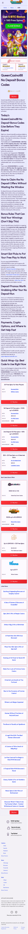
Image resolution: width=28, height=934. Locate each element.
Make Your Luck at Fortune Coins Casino (14, 670)
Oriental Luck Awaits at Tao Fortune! (14, 681)
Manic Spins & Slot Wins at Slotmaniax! (14, 792)
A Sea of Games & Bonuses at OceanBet (14, 604)
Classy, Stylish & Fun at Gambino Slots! (14, 781)
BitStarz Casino (15, 391)
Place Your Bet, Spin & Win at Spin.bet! (14, 648)
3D (4, 885)
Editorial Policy (16, 928)
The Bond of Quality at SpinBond (14, 724)
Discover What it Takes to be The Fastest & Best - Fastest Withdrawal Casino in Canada (14, 804)
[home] (16, 4)
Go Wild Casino (15, 418)
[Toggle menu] (2, 2)
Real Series (6, 887)
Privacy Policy (23, 928)
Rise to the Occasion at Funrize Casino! (14, 692)
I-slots (5, 882)
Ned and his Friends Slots (12, 274)
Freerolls (5, 868)
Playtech (5, 850)
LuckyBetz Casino (15, 465)
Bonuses (5, 865)
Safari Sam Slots (19, 280)
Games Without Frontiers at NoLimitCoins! (14, 714)
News (12, 7)
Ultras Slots (19, 68)
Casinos (3, 843)
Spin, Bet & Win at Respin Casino (14, 613)
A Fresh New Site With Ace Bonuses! (14, 637)
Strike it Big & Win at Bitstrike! (14, 625)
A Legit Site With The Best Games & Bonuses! (14, 736)
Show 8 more (4, 873)
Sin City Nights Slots (16, 460)
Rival (4, 853)
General (5, 870)
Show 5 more (4, 856)
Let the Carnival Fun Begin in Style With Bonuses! (13, 759)
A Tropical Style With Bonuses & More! (14, 770)
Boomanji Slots (14, 389)
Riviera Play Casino (15, 522)
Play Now (14, 96)
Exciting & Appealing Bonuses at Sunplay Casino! (14, 592)
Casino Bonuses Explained (5, 928)
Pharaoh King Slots (11, 269)
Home (5, 7)
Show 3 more (4, 890)
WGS (4, 845)
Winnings (5, 863)
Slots (2, 877)
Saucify (5, 848)
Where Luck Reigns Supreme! (14, 702)
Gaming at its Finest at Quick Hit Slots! (14, 659)
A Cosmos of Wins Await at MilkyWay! (14, 748)
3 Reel (4, 880)
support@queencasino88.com (9, 356)
